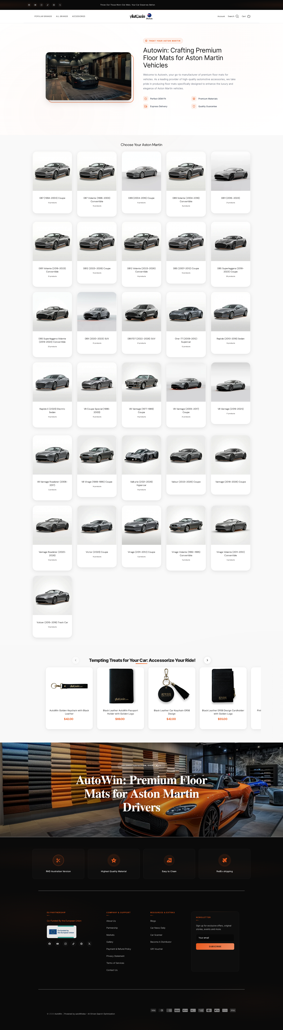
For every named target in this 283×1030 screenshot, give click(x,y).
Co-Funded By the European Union (64, 920)
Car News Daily (157, 928)
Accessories (78, 16)
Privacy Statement (115, 956)
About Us (111, 921)
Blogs (153, 921)
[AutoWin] (141, 16)
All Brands (62, 16)
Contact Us (112, 970)
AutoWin (58, 1014)
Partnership (112, 928)
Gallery (109, 942)
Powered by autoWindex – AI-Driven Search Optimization (89, 1014)
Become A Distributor (160, 942)
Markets (110, 935)
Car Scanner (156, 935)
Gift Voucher (156, 949)
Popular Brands (43, 16)
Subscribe (215, 946)
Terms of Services (115, 963)
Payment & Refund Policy (118, 949)
